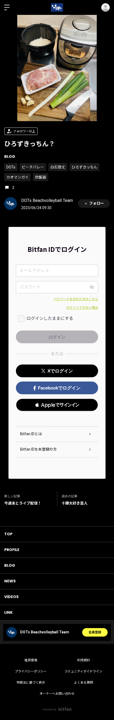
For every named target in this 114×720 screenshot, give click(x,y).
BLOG (9, 156)
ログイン (105, 7)
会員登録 (95, 632)
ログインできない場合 (82, 308)
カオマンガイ (17, 177)
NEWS (10, 581)
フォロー (96, 203)
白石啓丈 (57, 167)
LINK (8, 612)
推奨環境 (30, 660)
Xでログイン (60, 371)
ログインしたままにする (50, 318)
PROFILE (11, 549)
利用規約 (83, 660)
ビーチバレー (33, 167)
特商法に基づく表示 (30, 682)
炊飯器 (40, 177)
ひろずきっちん (84, 167)
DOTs (10, 167)
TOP (8, 534)
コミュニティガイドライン (83, 671)
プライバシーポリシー (31, 671)
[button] (57, 405)
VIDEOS (11, 596)
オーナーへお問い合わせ (57, 694)
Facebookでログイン (59, 388)
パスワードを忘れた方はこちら (76, 299)
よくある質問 (83, 682)
